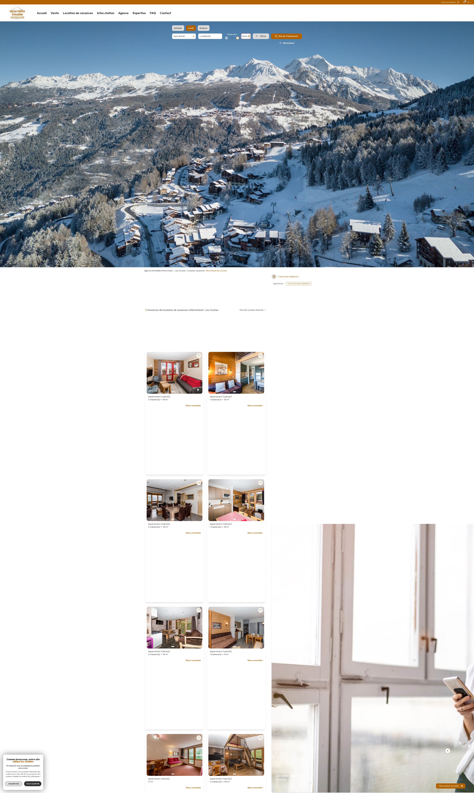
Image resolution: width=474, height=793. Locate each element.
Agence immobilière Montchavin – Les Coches (165, 270)
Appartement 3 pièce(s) (159, 525)
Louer (191, 28)
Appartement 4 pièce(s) (159, 398)
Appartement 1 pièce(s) (158, 780)
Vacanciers (232, 34)
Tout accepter (32, 784)
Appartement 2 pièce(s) (221, 398)
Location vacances (195, 270)
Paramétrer (13, 784)
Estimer (203, 28)
